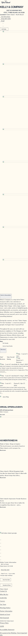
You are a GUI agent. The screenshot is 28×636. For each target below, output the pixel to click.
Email (2, 21)
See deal (2, 414)
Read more (3, 450)
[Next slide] (4, 292)
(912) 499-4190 (6, 19)
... (5, 372)
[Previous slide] (1, 292)
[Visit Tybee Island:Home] (5, 2)
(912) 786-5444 (5, 570)
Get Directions (5, 17)
